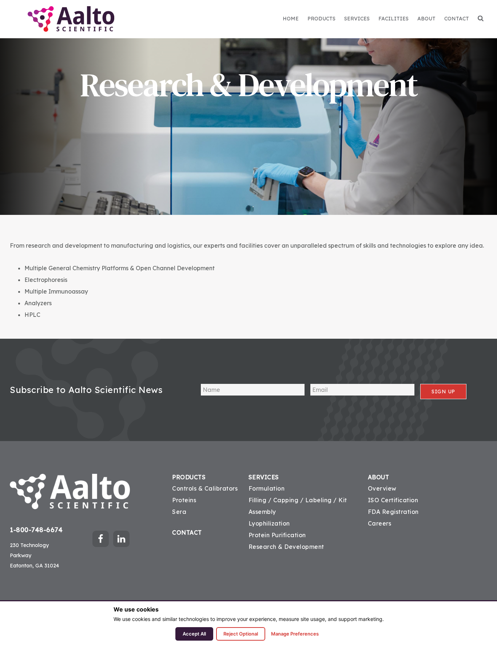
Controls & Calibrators (205, 488)
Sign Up (443, 391)
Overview (382, 488)
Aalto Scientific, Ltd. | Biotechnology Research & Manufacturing (71, 19)
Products (189, 477)
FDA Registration (393, 511)
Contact (187, 532)
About (378, 477)
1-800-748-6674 (36, 530)
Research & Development (286, 546)
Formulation (267, 488)
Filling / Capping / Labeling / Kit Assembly (298, 505)
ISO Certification (393, 500)
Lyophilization (269, 523)
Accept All (194, 634)
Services (264, 477)
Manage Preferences (295, 634)
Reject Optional (240, 634)
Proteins (184, 500)
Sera (179, 511)
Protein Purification (277, 535)
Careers (379, 523)
